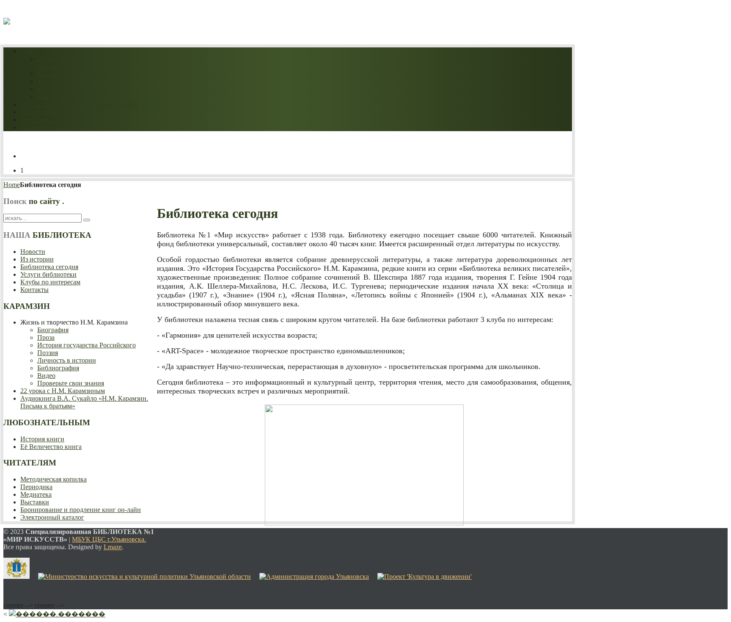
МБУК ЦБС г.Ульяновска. (109, 539)
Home (11, 184)
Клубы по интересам (67, 89)
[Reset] (86, 220)
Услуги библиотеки (65, 81)
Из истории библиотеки (54, 62)
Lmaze (113, 546)
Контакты (51, 96)
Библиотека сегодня (66, 73)
